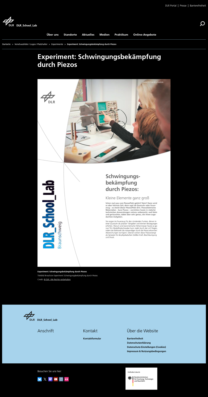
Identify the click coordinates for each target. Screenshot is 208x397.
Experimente (57, 44)
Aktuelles (88, 34)
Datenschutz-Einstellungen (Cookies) (146, 346)
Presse (183, 5)
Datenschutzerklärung (139, 342)
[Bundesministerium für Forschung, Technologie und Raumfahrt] (143, 389)
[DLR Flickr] (66, 380)
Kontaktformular (92, 338)
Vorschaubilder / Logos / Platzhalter (31, 44)
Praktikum (121, 34)
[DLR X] (45, 380)
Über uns (53, 34)
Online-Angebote (144, 34)
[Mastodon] (50, 380)
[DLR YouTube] (56, 380)
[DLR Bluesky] (39, 380)
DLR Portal (170, 5)
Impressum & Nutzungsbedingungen (146, 351)
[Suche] (203, 23)
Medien (104, 34)
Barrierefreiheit (198, 5)
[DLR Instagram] (61, 380)
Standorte (70, 34)
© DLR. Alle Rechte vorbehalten (57, 279)
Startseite (6, 44)
